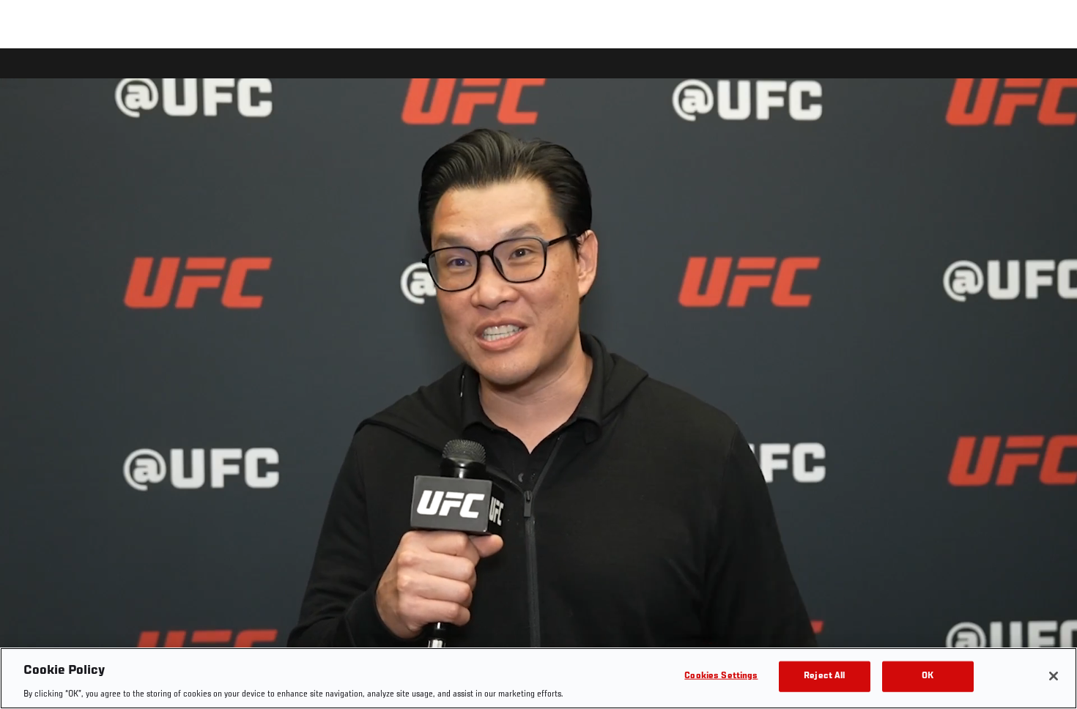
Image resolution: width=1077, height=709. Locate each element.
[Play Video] (538, 381)
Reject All (824, 675)
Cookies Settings (721, 675)
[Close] (1053, 676)
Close (1049, 77)
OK (927, 675)
